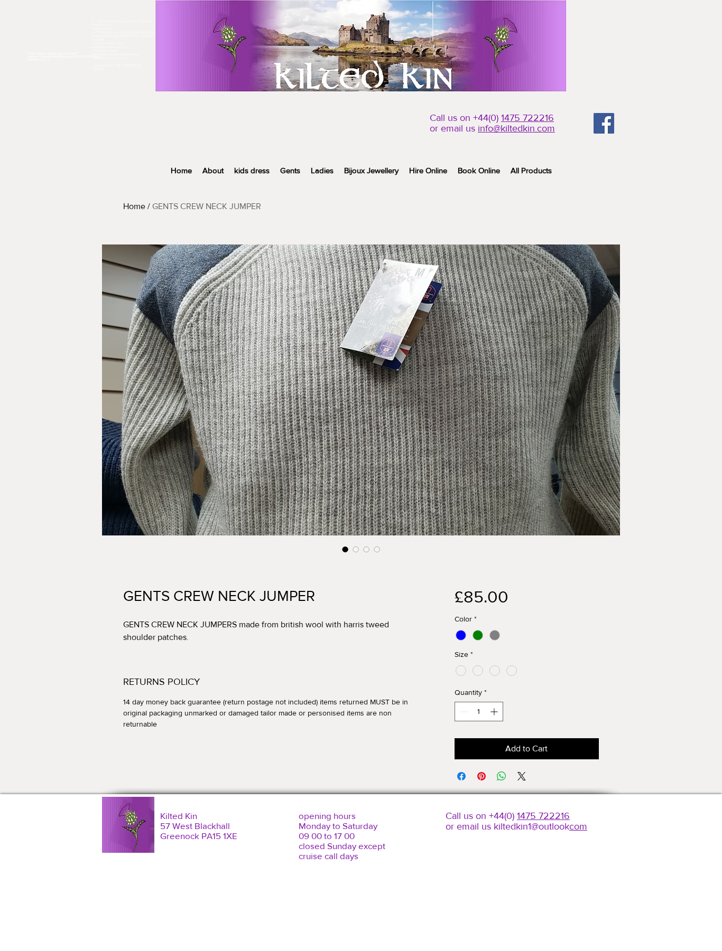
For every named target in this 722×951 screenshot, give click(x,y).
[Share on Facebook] (461, 776)
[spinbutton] (478, 711)
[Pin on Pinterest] (481, 776)
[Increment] (495, 711)
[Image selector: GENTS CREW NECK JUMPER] (345, 549)
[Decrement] (462, 711)
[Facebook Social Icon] (604, 123)
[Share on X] (521, 776)
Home (134, 206)
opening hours (327, 816)
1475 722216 (527, 117)
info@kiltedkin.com (516, 128)
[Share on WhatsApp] (501, 776)
